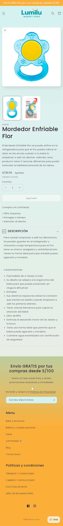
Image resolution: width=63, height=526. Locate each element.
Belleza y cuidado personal (20, 427)
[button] (3, 13)
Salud (9, 434)
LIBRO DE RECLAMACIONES (19, 493)
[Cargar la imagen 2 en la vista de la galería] (31, 108)
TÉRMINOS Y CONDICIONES (20, 473)
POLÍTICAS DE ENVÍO (16, 486)
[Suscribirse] (54, 400)
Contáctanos (13, 454)
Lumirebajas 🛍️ (14, 440)
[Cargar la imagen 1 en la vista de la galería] (12, 108)
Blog (8, 447)
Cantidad (7, 181)
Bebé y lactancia (15, 421)
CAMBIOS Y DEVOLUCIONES (20, 480)
